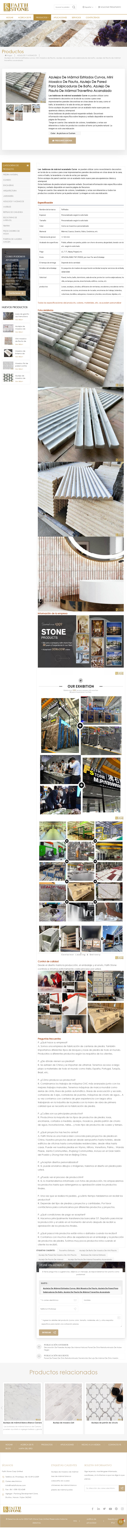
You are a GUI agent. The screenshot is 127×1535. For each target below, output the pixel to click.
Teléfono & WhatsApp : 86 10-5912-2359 (22, 1477)
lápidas (6, 225)
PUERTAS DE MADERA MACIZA (12, 240)
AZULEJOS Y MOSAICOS (27, 55)
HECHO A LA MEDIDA (91, 1444)
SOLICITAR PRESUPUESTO (111, 7)
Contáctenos (92, 17)
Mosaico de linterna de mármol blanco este (21, 352)
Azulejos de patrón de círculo (22, 1423)
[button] (1, 1408)
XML (75, 1521)
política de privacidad (91, 1521)
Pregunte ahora (63, 140)
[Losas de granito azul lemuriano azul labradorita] (8, 316)
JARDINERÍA (8, 196)
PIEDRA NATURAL (10, 174)
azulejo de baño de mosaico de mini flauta (98, 1250)
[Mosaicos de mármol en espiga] (63, 1401)
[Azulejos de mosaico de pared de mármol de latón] (104, 1397)
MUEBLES (7, 207)
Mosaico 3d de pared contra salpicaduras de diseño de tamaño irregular (22, 364)
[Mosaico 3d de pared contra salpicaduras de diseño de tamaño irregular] (8, 365)
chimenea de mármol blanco (64, 1485)
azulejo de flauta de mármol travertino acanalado (90, 1259)
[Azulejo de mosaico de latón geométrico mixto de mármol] (8, 378)
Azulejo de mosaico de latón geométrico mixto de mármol (20, 377)
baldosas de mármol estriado (93, 1255)
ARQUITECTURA (10, 190)
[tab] (38, 164)
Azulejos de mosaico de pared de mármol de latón (104, 1413)
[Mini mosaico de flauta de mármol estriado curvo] (8, 341)
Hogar (9, 17)
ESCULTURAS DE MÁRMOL (10, 218)
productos (41, 17)
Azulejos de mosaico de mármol (64, 1472)
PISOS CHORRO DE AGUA (11, 232)
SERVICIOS (76, 17)
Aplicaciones (60, 17)
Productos (46, 1444)
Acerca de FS (24, 17)
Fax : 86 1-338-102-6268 (15, 1489)
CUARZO (7, 180)
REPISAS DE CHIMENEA (13, 212)
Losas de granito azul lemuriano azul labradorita (22, 315)
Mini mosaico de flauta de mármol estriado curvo (22, 340)
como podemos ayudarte (15, 258)
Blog (8, 1448)
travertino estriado (67, 1250)
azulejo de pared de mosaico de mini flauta (57, 1255)
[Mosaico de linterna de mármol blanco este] (8, 353)
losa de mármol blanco (61, 1476)
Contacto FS (114, 1444)
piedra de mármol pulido (62, 1490)
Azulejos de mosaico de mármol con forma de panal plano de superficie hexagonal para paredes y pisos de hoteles (22, 327)
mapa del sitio (25, 1448)
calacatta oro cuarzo (60, 1481)
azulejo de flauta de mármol (51, 1259)
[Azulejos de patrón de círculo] (22, 1401)
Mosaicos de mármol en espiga (63, 1423)
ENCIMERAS (8, 185)
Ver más (18, 320)
